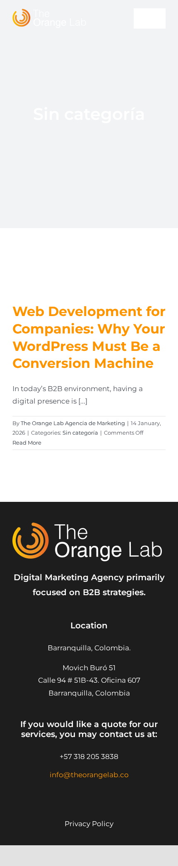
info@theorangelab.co (89, 775)
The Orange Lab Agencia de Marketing (73, 423)
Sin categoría (80, 432)
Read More (26, 442)
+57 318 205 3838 (89, 756)
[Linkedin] (86, 792)
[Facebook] (106, 792)
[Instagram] (65, 792)
